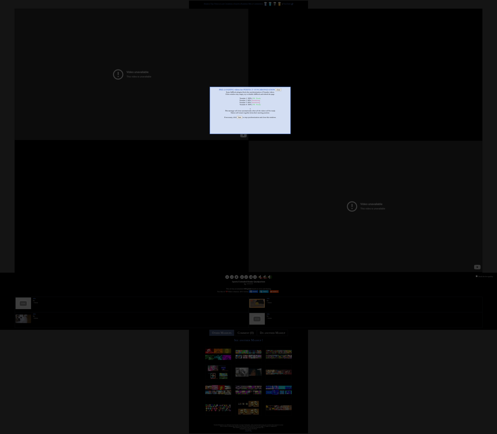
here (239, 117)
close (278, 90)
